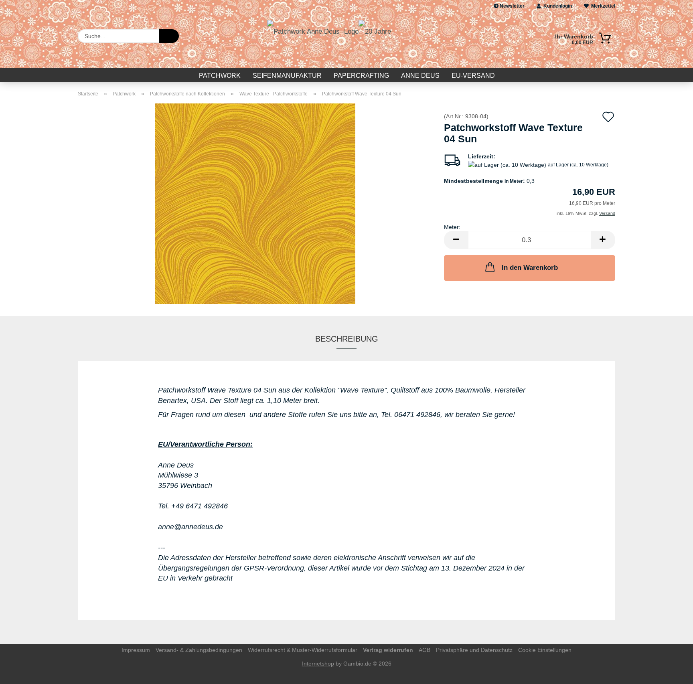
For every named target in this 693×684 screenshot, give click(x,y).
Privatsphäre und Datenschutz (474, 650)
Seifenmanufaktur (287, 75)
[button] (456, 240)
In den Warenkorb (530, 267)
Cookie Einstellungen (544, 650)
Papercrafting (361, 75)
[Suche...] (169, 36)
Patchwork (220, 75)
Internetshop (318, 663)
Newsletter (511, 6)
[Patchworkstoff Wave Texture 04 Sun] (255, 203)
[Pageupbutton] (671, 672)
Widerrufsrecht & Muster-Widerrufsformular (302, 650)
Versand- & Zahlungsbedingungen (199, 650)
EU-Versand (473, 75)
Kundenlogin (556, 6)
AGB (424, 650)
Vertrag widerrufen (388, 650)
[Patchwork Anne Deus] (329, 40)
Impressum (136, 650)
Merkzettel (602, 6)
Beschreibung (346, 338)
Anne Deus (420, 75)
